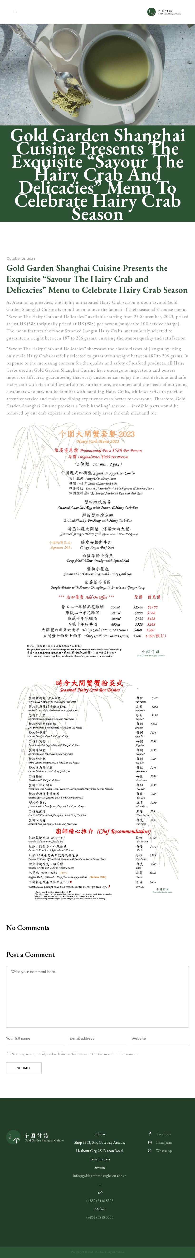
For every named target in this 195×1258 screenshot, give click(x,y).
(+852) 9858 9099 (99, 1217)
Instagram (164, 1142)
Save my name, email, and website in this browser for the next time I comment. (75, 1054)
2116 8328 (105, 1200)
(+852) (92, 1200)
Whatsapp (163, 1150)
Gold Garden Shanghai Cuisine (106, 1252)
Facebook (163, 1134)
